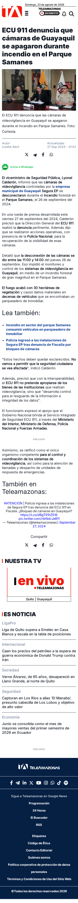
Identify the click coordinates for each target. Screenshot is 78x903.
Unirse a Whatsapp (21, 166)
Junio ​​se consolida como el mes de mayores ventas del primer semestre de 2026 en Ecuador (35, 728)
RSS (39, 825)
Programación (39, 803)
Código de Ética (39, 843)
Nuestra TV (22, 561)
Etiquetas (39, 836)
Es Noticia (20, 614)
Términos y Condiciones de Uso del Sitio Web (39, 879)
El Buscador (39, 817)
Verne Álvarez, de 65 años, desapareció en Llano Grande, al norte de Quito (38, 679)
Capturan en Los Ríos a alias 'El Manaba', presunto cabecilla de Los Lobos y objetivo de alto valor (38, 702)
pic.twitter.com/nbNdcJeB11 (39, 519)
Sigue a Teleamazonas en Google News (39, 796)
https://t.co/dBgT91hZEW (39, 515)
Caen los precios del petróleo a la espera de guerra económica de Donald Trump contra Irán (39, 655)
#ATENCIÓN (13, 503)
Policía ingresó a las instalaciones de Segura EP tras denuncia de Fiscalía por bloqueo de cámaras (38, 344)
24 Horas (39, 810)
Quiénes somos (39, 857)
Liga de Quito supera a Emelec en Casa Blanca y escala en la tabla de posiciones (36, 632)
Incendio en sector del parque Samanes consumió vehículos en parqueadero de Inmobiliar (38, 329)
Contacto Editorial (39, 850)
